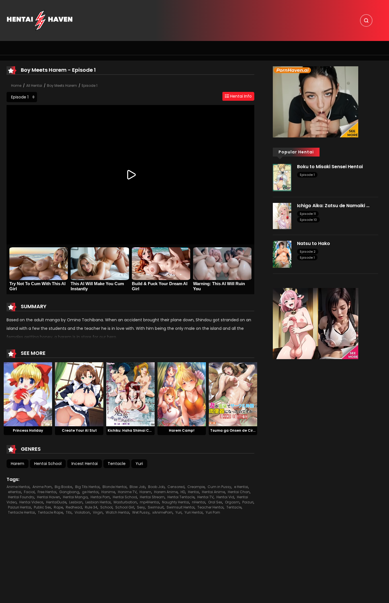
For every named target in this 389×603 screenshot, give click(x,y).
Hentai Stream (152, 497)
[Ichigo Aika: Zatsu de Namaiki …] (282, 215)
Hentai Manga (75, 497)
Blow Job (137, 486)
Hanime (108, 491)
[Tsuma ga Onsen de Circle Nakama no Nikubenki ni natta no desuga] (233, 394)
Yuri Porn (213, 512)
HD (183, 491)
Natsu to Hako (313, 243)
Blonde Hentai (115, 486)
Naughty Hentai (175, 502)
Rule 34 (91, 507)
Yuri (139, 463)
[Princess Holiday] (28, 394)
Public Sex (42, 507)
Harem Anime (166, 491)
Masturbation (125, 502)
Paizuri (247, 502)
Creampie (196, 486)
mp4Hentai (149, 502)
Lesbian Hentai (98, 502)
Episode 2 (308, 251)
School (106, 507)
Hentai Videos (31, 502)
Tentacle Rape (50, 512)
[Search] (366, 20)
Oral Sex (215, 502)
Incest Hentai (84, 463)
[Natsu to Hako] (282, 254)
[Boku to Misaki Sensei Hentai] (282, 177)
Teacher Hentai (210, 507)
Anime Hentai (18, 486)
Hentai (193, 491)
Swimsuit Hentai (181, 507)
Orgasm (232, 502)
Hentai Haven (48, 497)
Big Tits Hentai (87, 486)
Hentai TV (205, 497)
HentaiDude (56, 502)
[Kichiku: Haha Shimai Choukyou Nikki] (130, 394)
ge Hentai (90, 491)
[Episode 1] (22, 97)
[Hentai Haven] (40, 20)
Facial (29, 491)
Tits (69, 512)
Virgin (98, 512)
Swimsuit (156, 507)
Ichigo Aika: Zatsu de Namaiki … (333, 205)
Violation (82, 512)
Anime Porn (42, 486)
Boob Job (156, 486)
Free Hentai (47, 491)
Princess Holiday (28, 430)
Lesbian (76, 502)
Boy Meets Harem (62, 85)
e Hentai (241, 486)
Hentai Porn (100, 497)
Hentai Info (240, 96)
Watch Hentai (117, 512)
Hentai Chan (239, 491)
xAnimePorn (162, 512)
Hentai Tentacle (181, 497)
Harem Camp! (182, 430)
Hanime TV (127, 491)
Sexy (141, 507)
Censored (176, 486)
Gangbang (69, 491)
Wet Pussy (141, 512)
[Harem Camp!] (181, 394)
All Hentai (34, 85)
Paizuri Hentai (19, 507)
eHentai (14, 491)
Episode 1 (89, 85)
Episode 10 (308, 219)
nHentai (198, 502)
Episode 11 (308, 213)
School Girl (124, 507)
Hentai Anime (213, 491)
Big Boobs (63, 486)
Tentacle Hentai (21, 512)
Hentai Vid (225, 497)
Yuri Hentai (194, 512)
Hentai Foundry (21, 497)
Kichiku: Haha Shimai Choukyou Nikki (140, 430)
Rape (58, 507)
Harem (17, 463)
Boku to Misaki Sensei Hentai (330, 166)
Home (16, 85)
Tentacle (117, 463)
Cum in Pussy (219, 486)
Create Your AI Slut (79, 430)
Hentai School (48, 463)
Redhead (74, 507)
